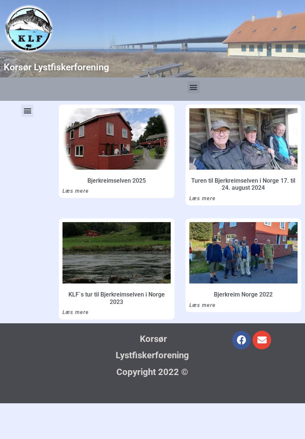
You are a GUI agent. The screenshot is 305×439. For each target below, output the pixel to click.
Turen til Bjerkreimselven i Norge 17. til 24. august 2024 (243, 184)
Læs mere (75, 191)
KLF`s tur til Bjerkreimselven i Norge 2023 (116, 298)
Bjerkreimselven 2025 (116, 180)
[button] (193, 87)
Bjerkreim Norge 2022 (243, 294)
